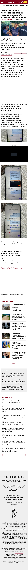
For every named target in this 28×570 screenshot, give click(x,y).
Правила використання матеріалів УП (13, 497)
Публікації (9, 5)
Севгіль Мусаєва (19, 553)
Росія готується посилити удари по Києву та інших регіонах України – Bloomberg (19, 336)
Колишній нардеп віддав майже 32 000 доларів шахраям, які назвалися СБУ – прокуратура (13, 375)
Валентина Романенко (7, 19)
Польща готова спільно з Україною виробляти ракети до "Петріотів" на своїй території (13, 430)
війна (10, 268)
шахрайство (4, 268)
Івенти (18, 495)
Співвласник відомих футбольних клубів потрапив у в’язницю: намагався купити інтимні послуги (13, 402)
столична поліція (6, 55)
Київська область (17, 268)
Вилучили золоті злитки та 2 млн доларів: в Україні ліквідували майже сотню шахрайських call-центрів (13, 381)
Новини (3, 5)
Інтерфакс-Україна (21, 529)
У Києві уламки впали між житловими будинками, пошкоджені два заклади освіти (18, 307)
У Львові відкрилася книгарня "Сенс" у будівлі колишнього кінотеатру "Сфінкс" (13, 417)
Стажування (19, 502)
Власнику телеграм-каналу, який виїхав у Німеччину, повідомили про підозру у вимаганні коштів (19, 326)
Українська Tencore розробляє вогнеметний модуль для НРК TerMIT (13, 423)
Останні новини (7, 397)
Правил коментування (7, 296)
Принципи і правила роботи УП (14, 501)
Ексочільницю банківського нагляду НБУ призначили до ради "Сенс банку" (13, 409)
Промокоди (14, 504)
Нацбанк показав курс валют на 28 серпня (13, 436)
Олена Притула (19, 554)
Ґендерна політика (17, 499)
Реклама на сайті (11, 495)
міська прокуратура (20, 53)
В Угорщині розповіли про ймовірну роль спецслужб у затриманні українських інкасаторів (13, 450)
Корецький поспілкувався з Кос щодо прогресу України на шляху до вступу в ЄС (13, 442)
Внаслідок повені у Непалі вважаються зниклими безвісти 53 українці (18, 317)
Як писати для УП (10, 502)
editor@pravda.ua (18, 555)
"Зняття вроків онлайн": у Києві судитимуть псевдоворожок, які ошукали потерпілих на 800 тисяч (12, 387)
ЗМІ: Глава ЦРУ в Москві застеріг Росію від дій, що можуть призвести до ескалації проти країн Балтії (19, 355)
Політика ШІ (8, 499)
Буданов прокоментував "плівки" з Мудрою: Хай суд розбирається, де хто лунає (19, 345)
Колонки (21, 5)
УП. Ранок (15, 5)
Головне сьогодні (7, 302)
